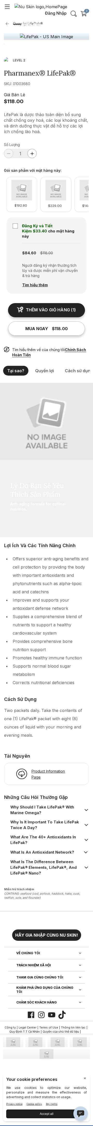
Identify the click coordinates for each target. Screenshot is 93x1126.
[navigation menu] (7, 6)
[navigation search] (74, 13)
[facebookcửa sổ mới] (31, 1015)
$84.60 (29, 253)
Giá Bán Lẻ (14, 94)
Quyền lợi (44, 370)
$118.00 (14, 101)
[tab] (17, 24)
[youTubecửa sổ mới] (52, 1015)
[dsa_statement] (46, 1054)
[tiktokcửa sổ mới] (62, 1015)
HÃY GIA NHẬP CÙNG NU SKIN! (46, 935)
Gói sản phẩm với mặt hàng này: (32, 170)
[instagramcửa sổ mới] (41, 1015)
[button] (46, 933)
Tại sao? (15, 370)
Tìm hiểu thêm (35, 285)
